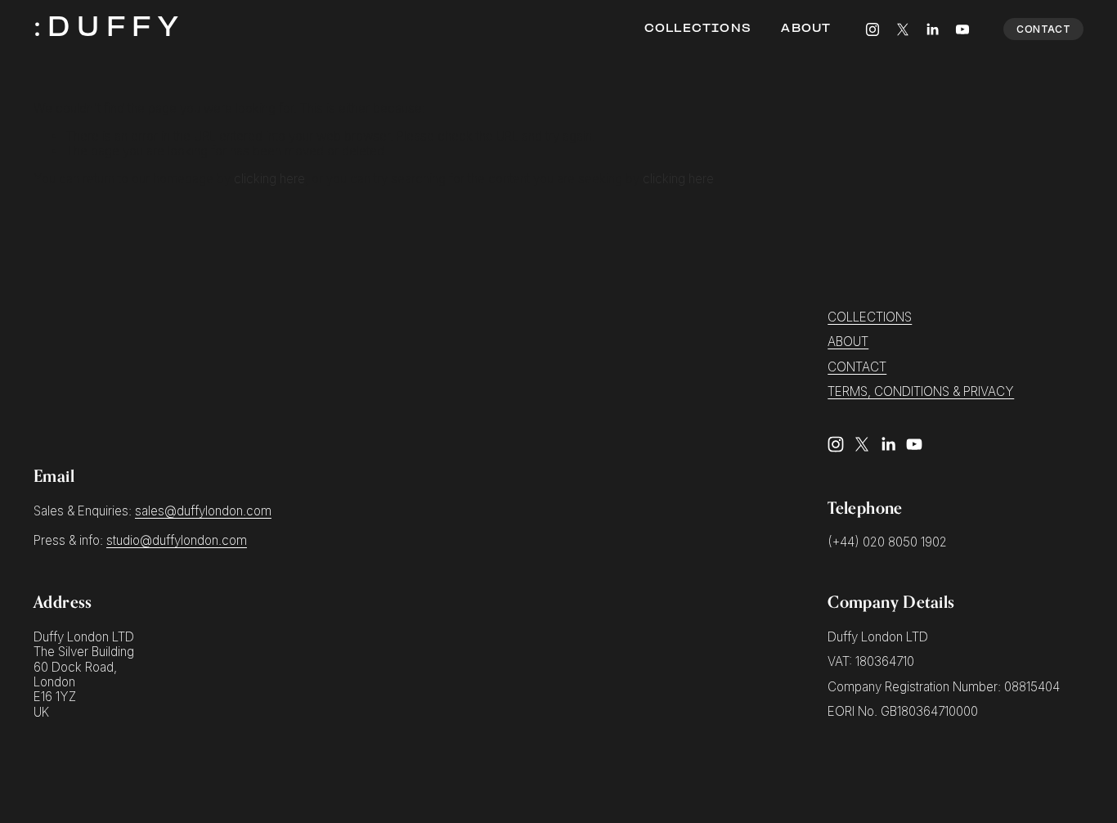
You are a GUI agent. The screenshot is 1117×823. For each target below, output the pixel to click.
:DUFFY (109, 29)
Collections (697, 29)
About (806, 29)
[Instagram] (872, 29)
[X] (903, 29)
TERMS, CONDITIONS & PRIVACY (921, 392)
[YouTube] (962, 29)
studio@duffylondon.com (176, 540)
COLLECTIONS (870, 317)
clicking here (269, 179)
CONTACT (857, 367)
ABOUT (848, 342)
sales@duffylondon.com (203, 511)
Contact (1043, 29)
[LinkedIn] (932, 29)
